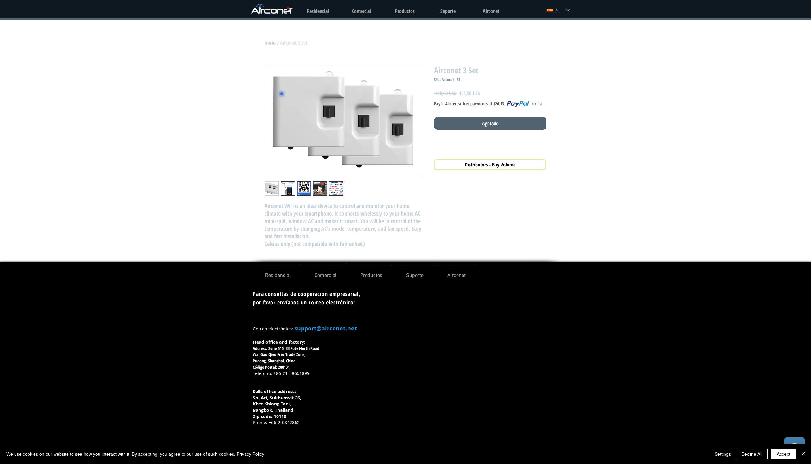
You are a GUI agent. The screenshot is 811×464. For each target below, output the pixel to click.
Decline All (751, 454)
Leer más (536, 104)
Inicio (270, 42)
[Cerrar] (803, 454)
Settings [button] (723, 454)
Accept (783, 454)
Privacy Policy (250, 454)
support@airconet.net (325, 328)
